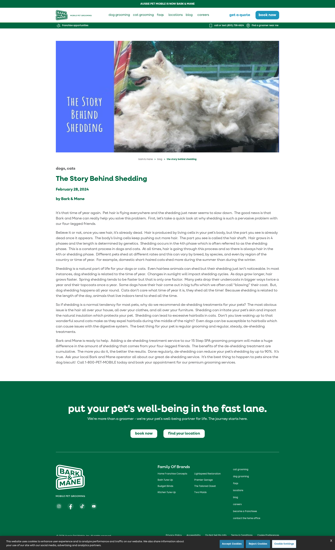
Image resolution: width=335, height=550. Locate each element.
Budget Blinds (165, 486)
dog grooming (119, 15)
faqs (160, 15)
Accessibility (193, 535)
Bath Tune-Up (165, 480)
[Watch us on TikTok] (82, 506)
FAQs (235, 483)
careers (203, 15)
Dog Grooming (241, 476)
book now (267, 15)
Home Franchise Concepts (172, 474)
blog (189, 15)
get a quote (239, 15)
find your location (184, 433)
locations (175, 15)
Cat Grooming (240, 469)
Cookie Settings (284, 544)
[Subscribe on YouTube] (93, 506)
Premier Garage (203, 480)
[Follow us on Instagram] (59, 506)
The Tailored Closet (205, 486)
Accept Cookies (232, 544)
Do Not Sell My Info (215, 535)
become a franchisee (245, 511)
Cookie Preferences (268, 535)
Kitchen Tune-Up (167, 492)
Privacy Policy (174, 535)
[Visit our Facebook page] (70, 506)
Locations (238, 490)
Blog (159, 159)
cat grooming (143, 15)
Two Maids (200, 492)
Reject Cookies (258, 544)
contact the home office (246, 518)
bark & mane (145, 159)
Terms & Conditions (242, 535)
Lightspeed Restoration (207, 474)
